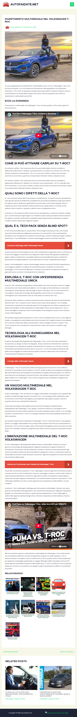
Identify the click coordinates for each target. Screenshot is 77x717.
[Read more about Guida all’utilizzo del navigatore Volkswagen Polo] (21, 678)
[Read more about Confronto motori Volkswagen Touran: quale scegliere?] (56, 678)
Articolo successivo (67, 651)
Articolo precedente (10, 651)
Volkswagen (9, 699)
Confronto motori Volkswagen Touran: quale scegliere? (55, 694)
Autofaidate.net (24, 4)
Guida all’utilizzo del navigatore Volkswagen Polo (19, 694)
